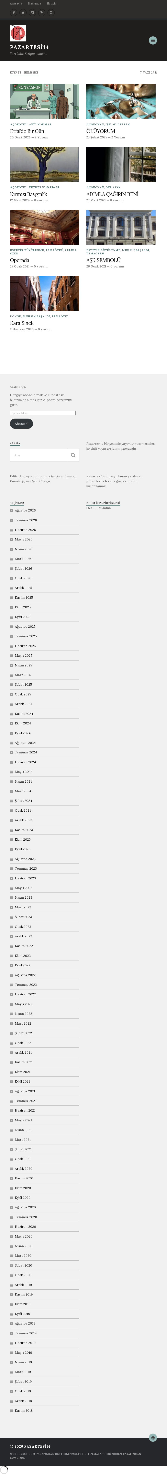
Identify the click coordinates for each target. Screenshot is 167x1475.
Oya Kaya (112, 187)
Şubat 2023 (23, 917)
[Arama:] (44, 455)
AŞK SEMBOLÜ (103, 260)
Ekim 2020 (23, 1188)
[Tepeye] (153, 1438)
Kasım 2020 (24, 1178)
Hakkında (34, 3)
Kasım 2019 (24, 1294)
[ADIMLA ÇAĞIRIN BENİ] (120, 164)
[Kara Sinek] (44, 293)
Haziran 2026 (25, 530)
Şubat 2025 (23, 684)
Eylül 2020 (23, 1197)
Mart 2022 (23, 1023)
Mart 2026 (23, 559)
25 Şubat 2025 (96, 137)
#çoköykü (18, 124)
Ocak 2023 (23, 927)
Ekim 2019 (23, 1304)
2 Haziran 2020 (22, 329)
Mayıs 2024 (24, 772)
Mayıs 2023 (23, 888)
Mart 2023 (23, 907)
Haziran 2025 (25, 646)
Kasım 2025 (24, 597)
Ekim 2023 (23, 839)
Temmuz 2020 (26, 1217)
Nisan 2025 (23, 665)
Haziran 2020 (25, 1226)
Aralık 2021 (23, 1052)
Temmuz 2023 (26, 868)
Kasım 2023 (24, 830)
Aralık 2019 (23, 1285)
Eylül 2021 (22, 1081)
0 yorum (41, 200)
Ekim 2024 (23, 723)
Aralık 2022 (23, 936)
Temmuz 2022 (26, 985)
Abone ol (21, 424)
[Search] (51, 12)
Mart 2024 (23, 791)
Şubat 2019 (23, 1381)
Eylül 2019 (22, 1314)
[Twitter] (23, 12)
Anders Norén (111, 1453)
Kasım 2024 (24, 714)
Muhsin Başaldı (135, 250)
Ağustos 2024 (25, 743)
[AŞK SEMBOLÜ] (120, 227)
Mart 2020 (23, 1255)
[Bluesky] (41, 12)
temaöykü (54, 250)
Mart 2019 (23, 1372)
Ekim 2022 (23, 956)
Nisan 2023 (23, 897)
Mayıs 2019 (23, 1352)
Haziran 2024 (25, 762)
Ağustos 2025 (25, 626)
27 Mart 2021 (96, 200)
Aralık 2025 (23, 588)
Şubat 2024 (23, 801)
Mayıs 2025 (23, 655)
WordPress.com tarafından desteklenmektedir (48, 1453)
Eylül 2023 (22, 849)
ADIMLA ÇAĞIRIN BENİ (112, 194)
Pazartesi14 (29, 47)
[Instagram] (32, 12)
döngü (15, 316)
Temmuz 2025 (26, 636)
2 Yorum (41, 137)
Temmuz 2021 (25, 1101)
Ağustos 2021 (25, 1091)
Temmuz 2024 (26, 752)
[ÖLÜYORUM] (120, 101)
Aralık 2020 (23, 1168)
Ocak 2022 (23, 1043)
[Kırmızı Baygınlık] (44, 164)
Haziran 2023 (25, 878)
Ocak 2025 (23, 694)
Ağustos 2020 (25, 1207)
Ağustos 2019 (25, 1323)
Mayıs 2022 (23, 1004)
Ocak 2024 (23, 810)
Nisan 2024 (23, 781)
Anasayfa (16, 3)
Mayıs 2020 (24, 1236)
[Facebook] (13, 12)
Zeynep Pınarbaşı (44, 187)
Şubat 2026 (23, 568)
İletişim (52, 3)
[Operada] (44, 227)
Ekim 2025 (23, 607)
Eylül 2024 (23, 733)
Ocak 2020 (23, 1275)
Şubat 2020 (23, 1265)
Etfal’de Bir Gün (27, 131)
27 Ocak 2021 (20, 266)
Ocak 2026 (23, 578)
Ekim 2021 (22, 1072)
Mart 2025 (23, 675)
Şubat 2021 (23, 1149)
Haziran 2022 (25, 994)
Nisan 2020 (23, 1246)
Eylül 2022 (22, 965)
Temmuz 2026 (26, 520)
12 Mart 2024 (20, 200)
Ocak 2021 (23, 1159)
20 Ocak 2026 (20, 137)
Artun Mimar (40, 124)
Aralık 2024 (23, 704)
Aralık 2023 (23, 820)
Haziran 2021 (25, 1110)
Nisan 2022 (23, 1014)
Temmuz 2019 (26, 1333)
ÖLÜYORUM (100, 131)
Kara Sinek (21, 323)
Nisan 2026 (23, 549)
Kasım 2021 (24, 1062)
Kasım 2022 (24, 946)
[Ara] (73, 455)
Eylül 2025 (22, 617)
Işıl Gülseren (117, 124)
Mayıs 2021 (23, 1120)
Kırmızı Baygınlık (28, 194)
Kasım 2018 (24, 1410)
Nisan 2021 (23, 1130)
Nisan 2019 (23, 1362)
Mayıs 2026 (23, 539)
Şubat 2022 (23, 1033)
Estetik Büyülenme (27, 250)
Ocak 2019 (23, 1391)
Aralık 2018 (23, 1401)
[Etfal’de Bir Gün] (44, 101)
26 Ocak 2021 (96, 266)
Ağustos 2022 (25, 975)
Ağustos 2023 (25, 859)
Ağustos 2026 (25, 510)
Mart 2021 (23, 1139)
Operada (19, 260)
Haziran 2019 (25, 1343)
